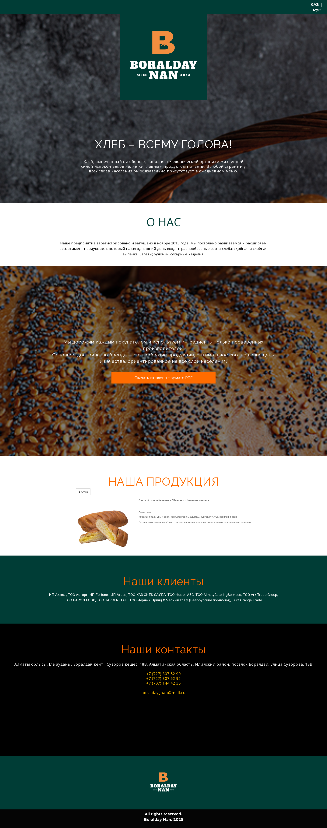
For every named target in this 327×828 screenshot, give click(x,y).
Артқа (84, 492)
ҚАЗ (315, 4)
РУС (317, 10)
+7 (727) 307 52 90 (163, 673)
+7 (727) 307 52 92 (163, 678)
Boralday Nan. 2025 (163, 819)
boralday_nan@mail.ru (163, 692)
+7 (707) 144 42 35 (163, 683)
